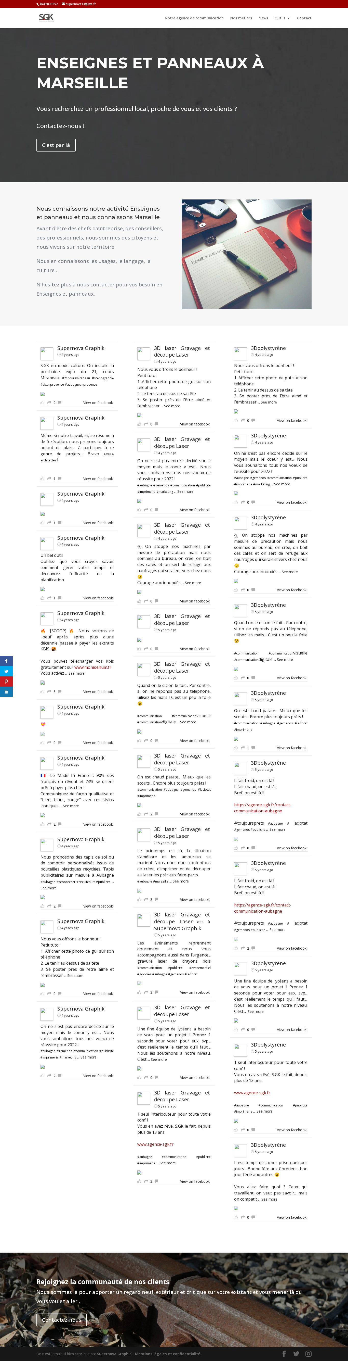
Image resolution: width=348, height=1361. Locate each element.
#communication (86, 1051)
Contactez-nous (61, 1319)
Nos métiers (241, 18)
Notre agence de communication (194, 18)
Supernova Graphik (80, 348)
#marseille (160, 881)
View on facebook (98, 402)
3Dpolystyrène (268, 348)
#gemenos (64, 1051)
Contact (304, 18)
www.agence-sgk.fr (155, 1144)
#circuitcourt (85, 882)
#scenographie (103, 378)
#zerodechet (66, 882)
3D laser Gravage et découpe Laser (182, 351)
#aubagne (48, 882)
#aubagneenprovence (81, 384)
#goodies (144, 974)
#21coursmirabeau (76, 378)
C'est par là (56, 145)
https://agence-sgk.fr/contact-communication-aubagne (262, 808)
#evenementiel (200, 968)
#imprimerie (50, 1057)
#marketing (68, 1057)
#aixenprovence (52, 384)
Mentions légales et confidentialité (167, 1353)
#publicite (103, 882)
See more (77, 673)
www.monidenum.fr (92, 667)
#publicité (175, 968)
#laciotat (204, 789)
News (263, 18)
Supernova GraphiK (114, 1353)
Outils (280, 18)
